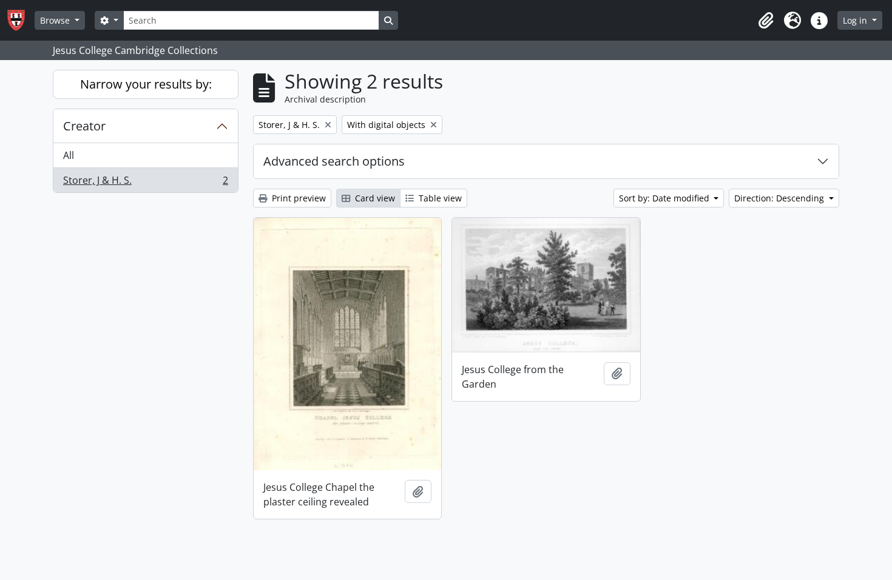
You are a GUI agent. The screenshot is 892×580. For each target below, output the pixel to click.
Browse (56, 20)
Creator (84, 126)
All (68, 155)
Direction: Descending (780, 198)
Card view (374, 198)
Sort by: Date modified (665, 198)
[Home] (21, 20)
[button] (765, 20)
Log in (856, 20)
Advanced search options (334, 161)
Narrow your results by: (146, 84)
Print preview (297, 198)
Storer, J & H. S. (145, 183)
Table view (439, 198)
